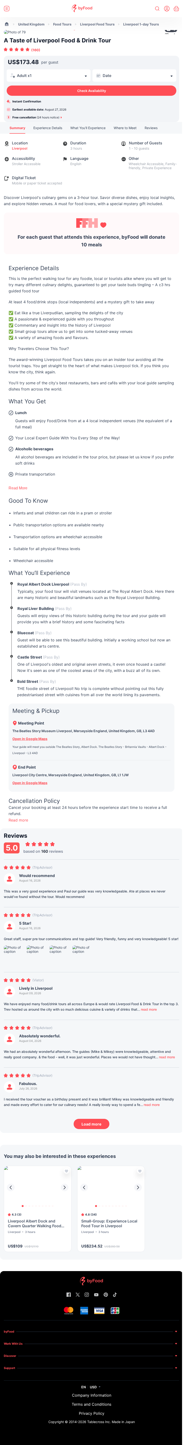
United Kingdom (31, 24)
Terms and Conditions (91, 1404)
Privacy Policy (91, 1413)
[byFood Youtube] (96, 1295)
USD (93, 1387)
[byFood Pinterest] (106, 1295)
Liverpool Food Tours (97, 24)
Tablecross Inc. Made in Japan (111, 1422)
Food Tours (62, 24)
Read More (18, 488)
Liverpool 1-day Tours (141, 24)
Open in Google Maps (29, 739)
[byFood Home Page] (82, 9)
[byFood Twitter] (77, 1295)
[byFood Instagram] (87, 1295)
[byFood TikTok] (114, 1295)
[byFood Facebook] (68, 1295)
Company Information (91, 1395)
